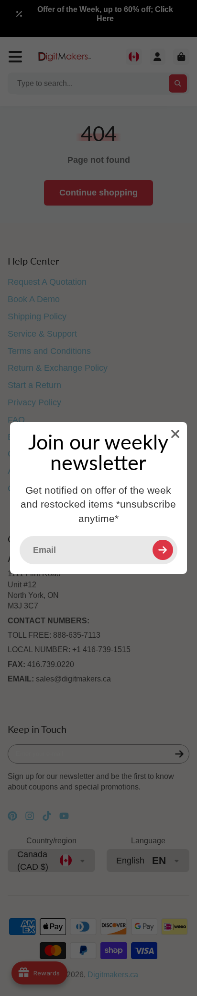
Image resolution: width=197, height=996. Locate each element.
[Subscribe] (163, 550)
